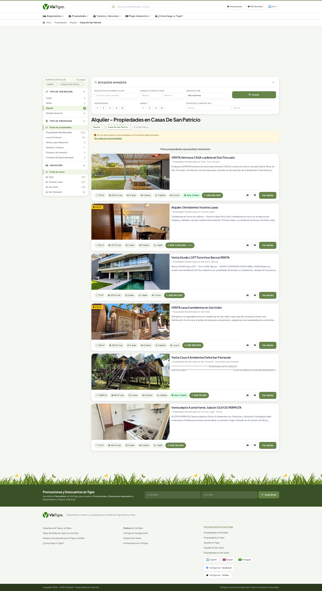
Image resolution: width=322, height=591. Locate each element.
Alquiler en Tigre (211, 542)
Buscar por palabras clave (109, 91)
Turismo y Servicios (108, 16)
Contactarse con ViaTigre (135, 543)
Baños (143, 103)
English (230, 560)
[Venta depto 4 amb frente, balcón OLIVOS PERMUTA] (130, 422)
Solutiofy (95, 587)
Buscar (255, 94)
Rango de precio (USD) (152, 91)
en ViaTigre (133, 528)
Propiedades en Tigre (214, 537)
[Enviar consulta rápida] (247, 195)
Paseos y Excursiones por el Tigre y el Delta (64, 538)
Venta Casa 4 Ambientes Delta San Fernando (201, 357)
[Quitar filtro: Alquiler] (56, 84)
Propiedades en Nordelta (216, 532)
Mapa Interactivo (138, 16)
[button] (65, 92)
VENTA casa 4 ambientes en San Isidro (196, 307)
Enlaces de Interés (132, 538)
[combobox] (145, 6)
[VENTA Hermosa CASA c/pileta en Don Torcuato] (130, 172)
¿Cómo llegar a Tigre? (170, 16)
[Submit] (114, 6)
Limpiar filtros (142, 127)
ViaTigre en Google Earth (135, 533)
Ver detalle (267, 195)
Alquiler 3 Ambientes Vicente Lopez (194, 207)
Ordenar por (193, 91)
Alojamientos (54, 16)
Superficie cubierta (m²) (199, 103)
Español (213, 560)
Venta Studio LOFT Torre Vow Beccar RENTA (200, 257)
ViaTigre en (220, 568)
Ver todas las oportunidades (108, 138)
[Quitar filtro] (102, 127)
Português (246, 560)
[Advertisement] (161, 51)
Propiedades (79, 16)
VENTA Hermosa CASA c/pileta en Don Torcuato (203, 157)
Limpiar (82, 80)
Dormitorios (101, 103)
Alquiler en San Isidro (214, 547)
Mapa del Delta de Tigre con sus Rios (60, 533)
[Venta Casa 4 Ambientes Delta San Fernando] (130, 372)
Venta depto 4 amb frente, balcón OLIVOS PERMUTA (206, 407)
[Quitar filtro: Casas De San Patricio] (81, 84)
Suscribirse (270, 494)
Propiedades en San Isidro (216, 552)
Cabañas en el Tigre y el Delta (57, 528)
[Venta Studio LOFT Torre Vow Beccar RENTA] (130, 272)
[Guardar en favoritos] (255, 195)
